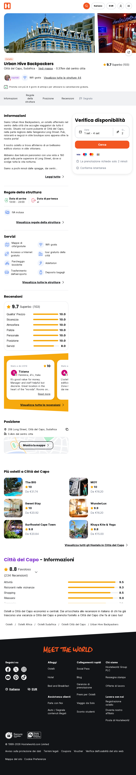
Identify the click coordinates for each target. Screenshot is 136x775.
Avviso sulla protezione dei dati (23, 751)
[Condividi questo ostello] (128, 52)
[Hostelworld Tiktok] (24, 677)
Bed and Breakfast (58, 685)
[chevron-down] (36, 572)
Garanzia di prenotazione (84, 686)
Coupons (66, 751)
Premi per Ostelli (86, 694)
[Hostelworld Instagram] (24, 669)
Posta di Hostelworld (117, 720)
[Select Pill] (86, 6)
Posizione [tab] (48, 98)
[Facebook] (8, 669)
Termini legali (51, 751)
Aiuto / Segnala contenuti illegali (57, 712)
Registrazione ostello (113, 703)
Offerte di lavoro (115, 685)
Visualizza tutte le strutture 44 (62, 77)
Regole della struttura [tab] (30, 98)
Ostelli (51, 668)
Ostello (9, 59)
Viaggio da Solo (86, 703)
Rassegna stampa (116, 677)
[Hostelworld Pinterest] (16, 677)
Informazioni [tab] (10, 98)
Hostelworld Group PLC (116, 669)
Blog (79, 677)
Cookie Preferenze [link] (35, 759)
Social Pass (83, 668)
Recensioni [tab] (68, 98)
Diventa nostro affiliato (114, 712)
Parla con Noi (55, 703)
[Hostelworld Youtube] (8, 677)
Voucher (78, 751)
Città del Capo (13, 68)
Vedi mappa (45, 68)
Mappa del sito (13, 759)
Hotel (51, 677)
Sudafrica (29, 68)
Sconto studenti (86, 711)
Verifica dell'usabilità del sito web (105, 751)
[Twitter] (16, 669)
